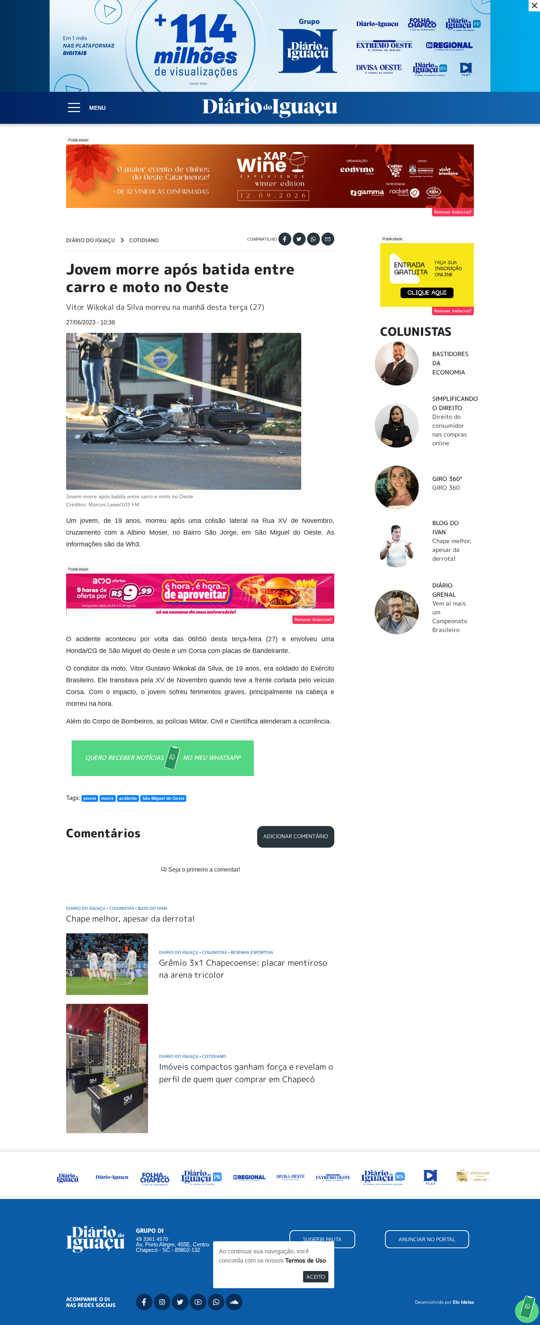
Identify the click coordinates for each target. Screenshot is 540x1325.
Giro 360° (447, 479)
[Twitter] (299, 239)
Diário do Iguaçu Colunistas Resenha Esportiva (216, 952)
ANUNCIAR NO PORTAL (427, 1239)
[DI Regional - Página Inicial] (67, 1177)
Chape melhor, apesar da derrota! (130, 918)
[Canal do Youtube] (198, 1302)
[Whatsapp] (313, 239)
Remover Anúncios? (453, 212)
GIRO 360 (446, 488)
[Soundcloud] (234, 1302)
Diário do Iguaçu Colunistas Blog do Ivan (116, 908)
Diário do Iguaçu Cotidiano (192, 1056)
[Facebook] (284, 239)
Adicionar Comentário (295, 836)
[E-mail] (327, 239)
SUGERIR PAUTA (322, 1239)
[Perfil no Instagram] (162, 1302)
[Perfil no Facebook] (144, 1302)
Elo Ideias (463, 1302)
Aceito (315, 1276)
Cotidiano (144, 240)
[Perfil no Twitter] (180, 1302)
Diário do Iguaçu (90, 240)
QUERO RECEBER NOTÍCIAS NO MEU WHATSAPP (162, 757)
